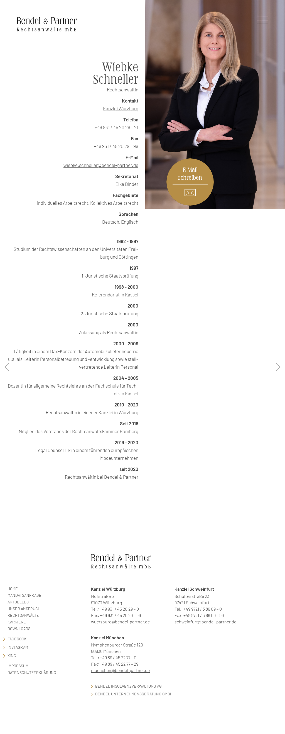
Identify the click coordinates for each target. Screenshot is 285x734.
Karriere (17, 622)
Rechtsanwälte (23, 615)
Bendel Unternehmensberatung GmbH (134, 693)
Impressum (18, 665)
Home (13, 588)
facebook (17, 638)
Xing (12, 655)
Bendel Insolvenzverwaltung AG (128, 686)
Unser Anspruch (24, 608)
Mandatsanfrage (24, 595)
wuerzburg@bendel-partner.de (120, 621)
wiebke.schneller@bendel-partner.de (100, 165)
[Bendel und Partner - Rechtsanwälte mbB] (47, 24)
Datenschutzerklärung (32, 672)
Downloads (19, 628)
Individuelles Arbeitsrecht (62, 203)
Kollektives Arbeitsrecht (114, 203)
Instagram (18, 647)
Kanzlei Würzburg (120, 108)
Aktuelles (18, 602)
